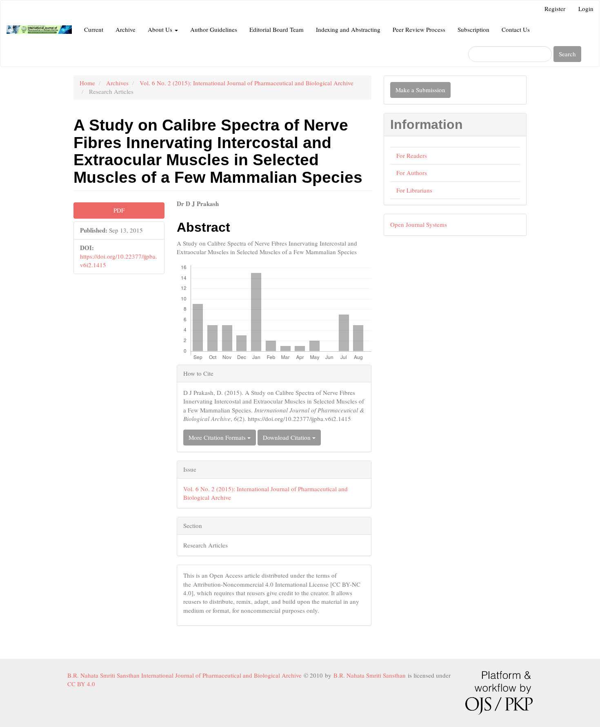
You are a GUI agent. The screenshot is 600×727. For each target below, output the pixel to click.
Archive (126, 29)
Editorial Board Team (276, 29)
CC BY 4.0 (83, 684)
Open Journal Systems (418, 224)
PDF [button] (118, 210)
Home (87, 83)
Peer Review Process (419, 29)
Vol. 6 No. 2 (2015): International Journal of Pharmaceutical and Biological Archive (246, 83)
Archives (117, 83)
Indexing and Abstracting (348, 29)
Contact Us (516, 29)
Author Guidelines (213, 29)
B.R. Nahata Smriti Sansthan (370, 675)
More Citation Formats (218, 437)
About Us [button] (161, 29)
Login (585, 8)
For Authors (411, 172)
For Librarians (414, 190)
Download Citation (287, 437)
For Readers (411, 155)
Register (554, 8)
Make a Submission (420, 90)
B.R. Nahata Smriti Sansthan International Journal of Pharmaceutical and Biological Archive (185, 675)
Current (93, 29)
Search (567, 54)
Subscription (473, 29)
